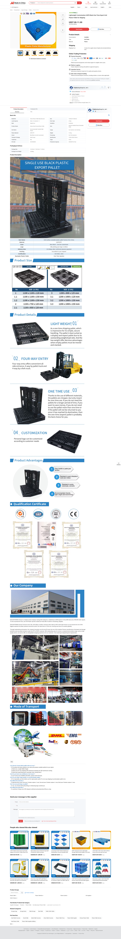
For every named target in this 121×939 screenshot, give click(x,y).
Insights (95, 928)
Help (86, 7)
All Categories (15, 7)
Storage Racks (23, 911)
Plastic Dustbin (64, 895)
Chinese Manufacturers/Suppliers (44, 928)
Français (42, 930)
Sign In (71, 102)
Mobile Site (91, 928)
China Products (33, 928)
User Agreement (68, 933)
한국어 (72, 930)
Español (32, 930)
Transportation (17, 10)
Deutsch (58, 930)
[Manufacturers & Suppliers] (17, 2)
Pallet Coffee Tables (50, 911)
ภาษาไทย (83, 930)
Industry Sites (69, 928)
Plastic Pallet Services (96, 918)
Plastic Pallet (13, 895)
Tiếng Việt (92, 930)
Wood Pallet (25, 918)
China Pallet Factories (48, 918)
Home (11, 10)
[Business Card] (109, 115)
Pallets (30, 10)
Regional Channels (77, 928)
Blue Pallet (40, 911)
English (27, 930)
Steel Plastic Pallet (15, 921)
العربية (68, 930)
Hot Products (26, 928)
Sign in (109, 3)
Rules (110, 7)
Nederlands (63, 930)
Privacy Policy (81, 933)
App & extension (93, 7)
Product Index (84, 928)
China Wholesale (55, 928)
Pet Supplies (88, 895)
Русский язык (48, 930)
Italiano (53, 930)
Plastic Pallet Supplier (72, 918)
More (11, 924)
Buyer (79, 7)
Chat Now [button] (101, 29)
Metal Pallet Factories (36, 918)
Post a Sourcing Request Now (49, 821)
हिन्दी (79, 930)
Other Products (13, 898)
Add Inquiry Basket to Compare (38, 58)
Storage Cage (14, 911)
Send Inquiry (79, 29)
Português (37, 930)
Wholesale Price (62, 928)
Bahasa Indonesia (99, 930)
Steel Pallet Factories (15, 918)
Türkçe (88, 930)
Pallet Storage (32, 911)
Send (21, 821)
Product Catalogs (30, 892)
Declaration (75, 933)
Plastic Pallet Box (39, 895)
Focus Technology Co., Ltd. (51, 933)
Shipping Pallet (36, 10)
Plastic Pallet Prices (60, 918)
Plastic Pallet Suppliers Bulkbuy (29, 921)
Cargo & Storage (24, 10)
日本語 (76, 930)
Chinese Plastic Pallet (84, 918)
